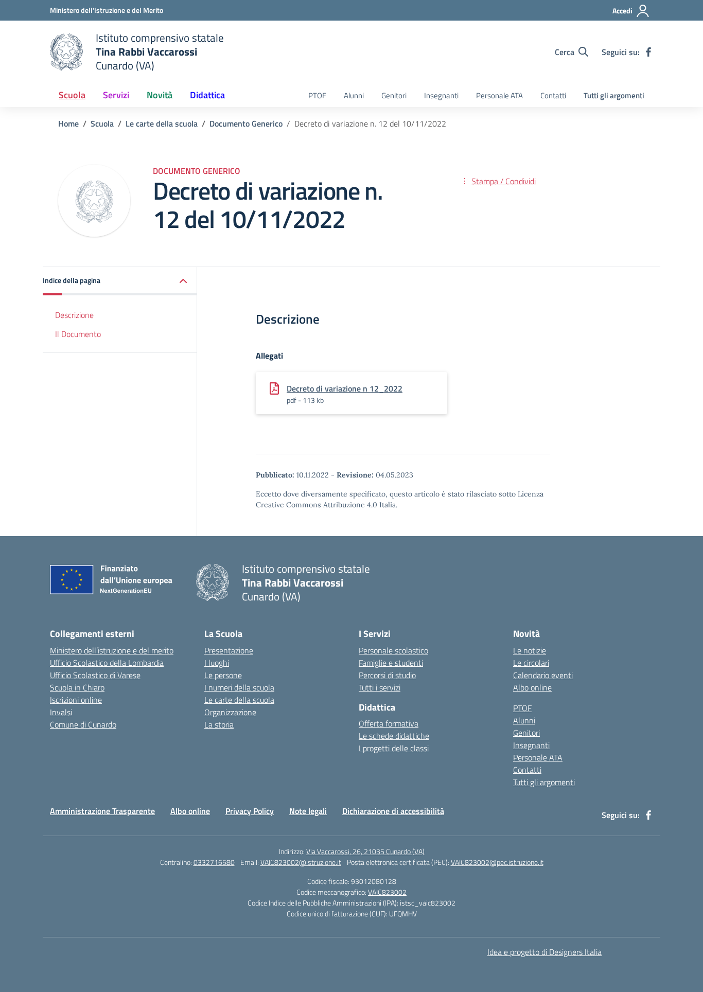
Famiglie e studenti (391, 663)
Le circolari (531, 663)
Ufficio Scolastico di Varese (95, 675)
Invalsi (61, 712)
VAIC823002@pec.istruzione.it (497, 862)
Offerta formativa (388, 723)
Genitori (394, 95)
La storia (219, 724)
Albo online (532, 687)
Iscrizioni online (76, 700)
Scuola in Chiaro (77, 687)
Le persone (223, 675)
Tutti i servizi (379, 687)
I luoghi (216, 663)
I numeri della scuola (239, 687)
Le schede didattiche (394, 736)
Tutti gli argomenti (614, 95)
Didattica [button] (207, 95)
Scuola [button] (72, 95)
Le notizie (529, 650)
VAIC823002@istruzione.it (300, 862)
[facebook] (648, 52)
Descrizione (74, 315)
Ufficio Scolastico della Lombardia (107, 663)
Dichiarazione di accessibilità (393, 811)
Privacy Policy (249, 811)
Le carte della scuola (239, 700)
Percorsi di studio (387, 675)
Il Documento (78, 334)
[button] (120, 281)
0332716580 (214, 862)
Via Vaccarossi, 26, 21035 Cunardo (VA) (365, 851)
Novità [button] (159, 95)
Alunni (354, 95)
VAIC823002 (387, 892)
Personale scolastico (393, 650)
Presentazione (228, 650)
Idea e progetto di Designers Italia (544, 952)
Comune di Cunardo (83, 724)
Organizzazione (230, 712)
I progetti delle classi (394, 748)
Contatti (553, 95)
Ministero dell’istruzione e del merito (111, 650)
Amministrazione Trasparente (102, 811)
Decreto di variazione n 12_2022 (344, 388)
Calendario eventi (543, 675)
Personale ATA (499, 95)
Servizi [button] (116, 95)
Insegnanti (441, 95)
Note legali (308, 811)
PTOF (317, 95)
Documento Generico (196, 171)
